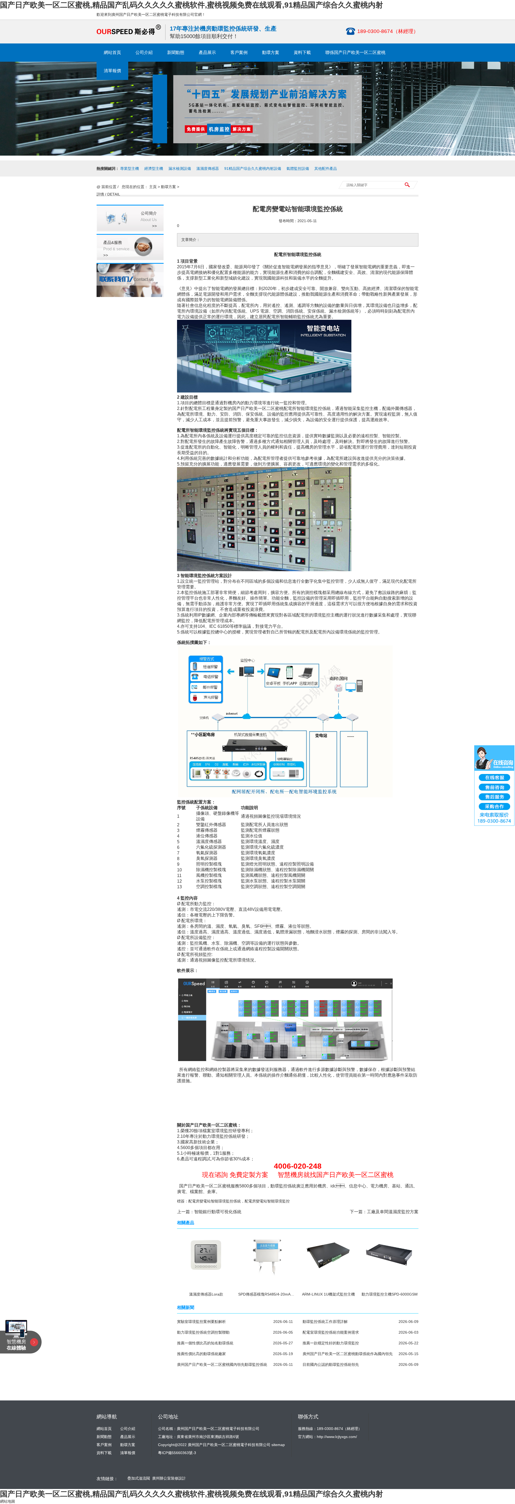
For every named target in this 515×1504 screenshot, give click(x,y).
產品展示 (207, 52)
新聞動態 (175, 52)
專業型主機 (129, 168)
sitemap (278, 1445)
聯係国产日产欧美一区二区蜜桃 (355, 52)
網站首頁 (112, 52)
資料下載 (302, 52)
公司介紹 (144, 52)
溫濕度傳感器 (207, 168)
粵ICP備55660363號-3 (177, 1453)
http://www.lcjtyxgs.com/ (337, 1437)
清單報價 (112, 70)
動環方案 (270, 52)
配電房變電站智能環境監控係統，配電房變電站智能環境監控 (239, 1201)
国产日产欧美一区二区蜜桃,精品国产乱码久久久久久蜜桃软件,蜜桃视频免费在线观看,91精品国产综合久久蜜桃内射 (191, 5)
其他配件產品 (325, 168)
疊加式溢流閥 (138, 1478)
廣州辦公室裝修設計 (169, 1478)
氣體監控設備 (297, 168)
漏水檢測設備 (179, 168)
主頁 (153, 187)
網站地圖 (7, 1501)
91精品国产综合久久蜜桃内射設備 (252, 168)
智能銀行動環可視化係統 (217, 1211)
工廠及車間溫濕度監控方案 (392, 1211)
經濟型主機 (153, 168)
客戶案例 (239, 52)
